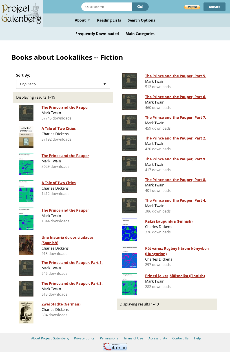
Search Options (141, 20)
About (82, 20)
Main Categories (140, 33)
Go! (140, 7)
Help (197, 338)
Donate (214, 6)
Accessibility (157, 338)
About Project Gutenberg (50, 338)
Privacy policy (84, 338)
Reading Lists (109, 20)
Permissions (109, 338)
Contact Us (180, 338)
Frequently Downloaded (97, 33)
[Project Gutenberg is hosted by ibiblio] (115, 349)
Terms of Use (133, 338)
